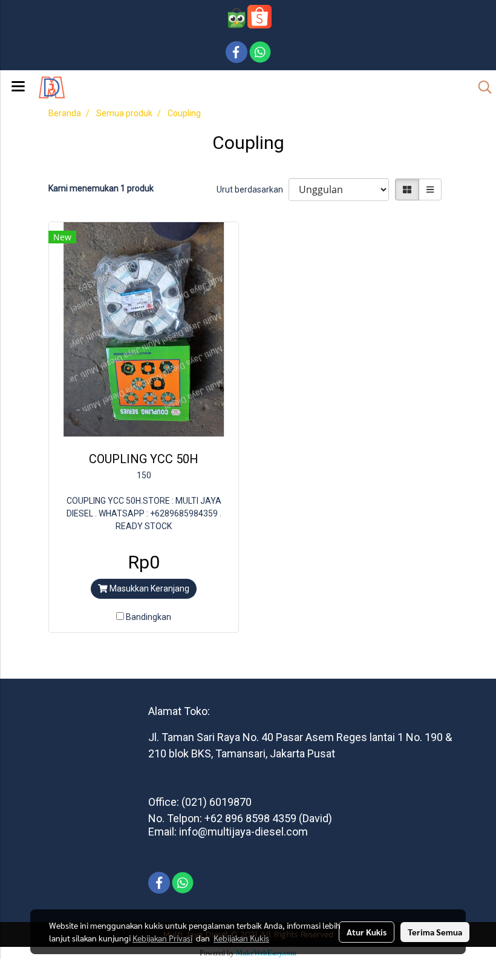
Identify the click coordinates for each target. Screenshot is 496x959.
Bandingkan (148, 617)
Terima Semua (435, 931)
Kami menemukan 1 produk (101, 188)
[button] (481, 87)
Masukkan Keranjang (148, 588)
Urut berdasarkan (253, 189)
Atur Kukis (367, 931)
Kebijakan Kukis (241, 937)
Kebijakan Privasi (162, 937)
